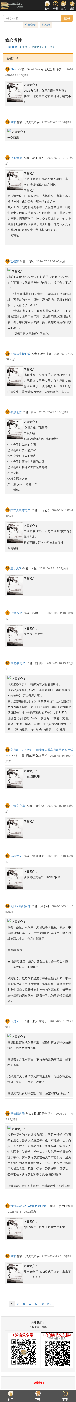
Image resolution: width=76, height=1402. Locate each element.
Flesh (13, 69)
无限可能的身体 (20, 906)
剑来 (13, 122)
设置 (72, 7)
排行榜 (46, 25)
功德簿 (14, 261)
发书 (47, 7)
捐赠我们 (38, 1383)
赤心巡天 (16, 856)
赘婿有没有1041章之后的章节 (29, 1206)
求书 (55, 7)
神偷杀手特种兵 (20, 354)
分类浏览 (30, 25)
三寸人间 (16, 568)
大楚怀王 (16, 1021)
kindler (12, 46)
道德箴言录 (17, 1113)
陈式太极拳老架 (20, 510)
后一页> (46, 1304)
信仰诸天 (16, 158)
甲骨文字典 (18, 806)
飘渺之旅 (16, 412)
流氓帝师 (16, 613)
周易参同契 (18, 663)
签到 (63, 7)
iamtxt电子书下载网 (12, 5)
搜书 (67, 18)
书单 (38, 1399)
